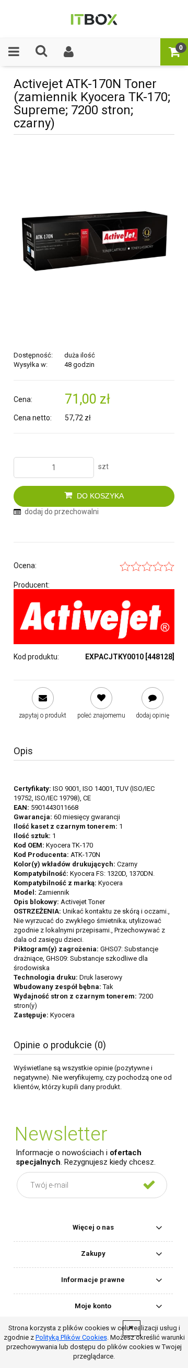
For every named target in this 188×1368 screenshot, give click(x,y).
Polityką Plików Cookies (71, 1337)
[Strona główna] (94, 18)
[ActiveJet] (94, 616)
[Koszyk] (174, 51)
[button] (14, 51)
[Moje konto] (69, 51)
